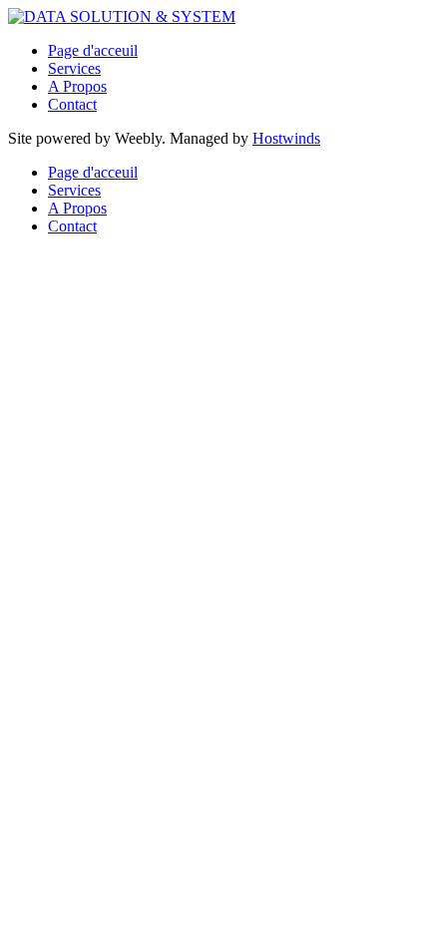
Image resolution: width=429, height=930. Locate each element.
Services (74, 68)
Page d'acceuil (93, 50)
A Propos (77, 86)
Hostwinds (286, 138)
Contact (72, 104)
